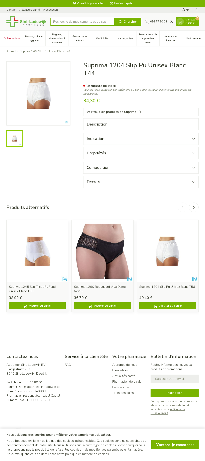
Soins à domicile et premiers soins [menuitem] (149, 38)
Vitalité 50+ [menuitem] (105, 39)
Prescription (50, 10)
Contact (11, 10)
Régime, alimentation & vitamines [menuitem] (58, 38)
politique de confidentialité (168, 411)
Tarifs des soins (123, 393)
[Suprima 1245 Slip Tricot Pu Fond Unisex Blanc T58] (37, 251)
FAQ (68, 365)
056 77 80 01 (32, 382)
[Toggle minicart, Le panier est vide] (180, 21)
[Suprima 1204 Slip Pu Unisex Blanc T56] (167, 251)
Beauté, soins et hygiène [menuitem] (35, 38)
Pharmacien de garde (127, 381)
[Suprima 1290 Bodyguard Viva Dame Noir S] (102, 251)
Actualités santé (29, 10)
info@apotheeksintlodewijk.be (39, 387)
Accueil (11, 51)
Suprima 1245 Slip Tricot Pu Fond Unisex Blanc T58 (32, 289)
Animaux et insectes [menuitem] (173, 38)
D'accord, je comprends (175, 444)
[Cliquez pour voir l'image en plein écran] (38, 93)
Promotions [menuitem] (13, 38)
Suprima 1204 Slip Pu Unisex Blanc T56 (167, 287)
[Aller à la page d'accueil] (26, 21)
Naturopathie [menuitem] (127, 39)
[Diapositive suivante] (194, 207)
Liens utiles (120, 370)
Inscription (174, 393)
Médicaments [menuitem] (195, 39)
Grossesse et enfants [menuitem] (81, 38)
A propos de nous (124, 365)
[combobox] (82, 22)
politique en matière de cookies (87, 454)
